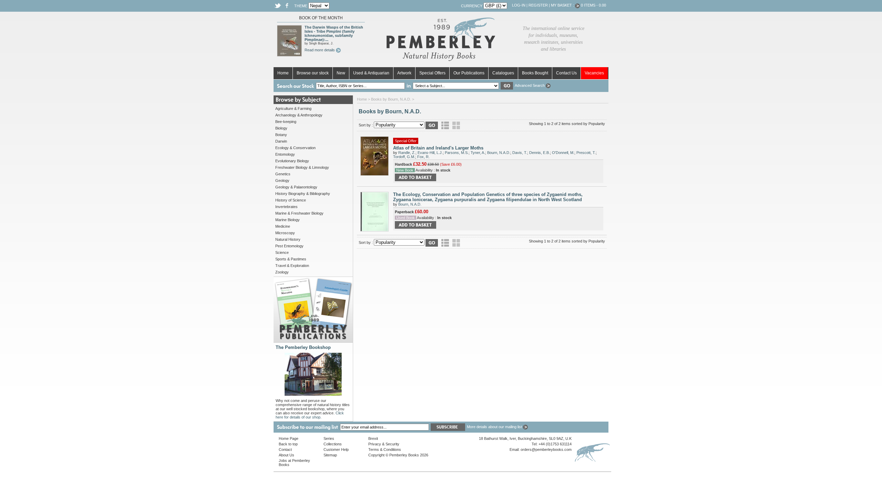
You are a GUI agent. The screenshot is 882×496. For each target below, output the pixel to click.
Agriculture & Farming (293, 108)
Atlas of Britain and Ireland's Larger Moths (438, 148)
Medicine (282, 226)
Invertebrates (286, 207)
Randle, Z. (407, 153)
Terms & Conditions (384, 449)
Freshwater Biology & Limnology (302, 167)
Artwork (404, 73)
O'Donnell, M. (563, 153)
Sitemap (330, 455)
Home (283, 73)
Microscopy (285, 233)
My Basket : (563, 5)
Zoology (282, 272)
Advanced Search (530, 85)
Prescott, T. (586, 153)
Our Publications (468, 73)
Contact (285, 449)
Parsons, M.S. (457, 153)
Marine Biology (287, 220)
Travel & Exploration (292, 266)
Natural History (287, 239)
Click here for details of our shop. (310, 415)
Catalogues (503, 73)
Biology (281, 128)
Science (282, 252)
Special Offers (432, 73)
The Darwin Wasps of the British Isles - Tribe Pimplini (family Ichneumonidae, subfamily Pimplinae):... (334, 33)
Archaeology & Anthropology (298, 115)
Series (329, 438)
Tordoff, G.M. (404, 157)
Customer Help (336, 449)
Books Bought (535, 73)
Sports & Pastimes (290, 259)
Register (538, 5)
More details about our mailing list (495, 427)
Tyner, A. (478, 153)
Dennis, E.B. (539, 153)
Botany (281, 135)
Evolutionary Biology (292, 161)
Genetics (282, 174)
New (341, 73)
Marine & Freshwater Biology (299, 213)
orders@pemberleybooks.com (546, 449)
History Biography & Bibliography (302, 194)
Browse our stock (313, 73)
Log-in (518, 5)
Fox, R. (423, 157)
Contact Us (566, 73)
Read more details (320, 50)
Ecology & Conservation (295, 148)
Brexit (373, 438)
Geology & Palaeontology (296, 187)
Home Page (288, 438)
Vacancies (594, 73)
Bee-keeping (285, 122)
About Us (286, 455)
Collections (333, 444)
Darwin (281, 141)
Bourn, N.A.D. (498, 153)
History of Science (290, 200)
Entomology (285, 154)
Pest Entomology (289, 246)
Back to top (288, 444)
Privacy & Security (383, 444)
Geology (282, 180)
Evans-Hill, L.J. (430, 153)
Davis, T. (519, 153)
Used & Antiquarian (371, 73)
